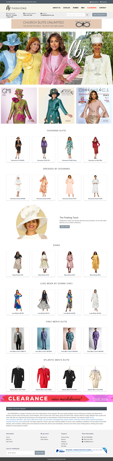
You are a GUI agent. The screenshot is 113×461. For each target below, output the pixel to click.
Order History (44, 439)
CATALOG (66, 8)
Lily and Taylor (47, 419)
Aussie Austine (68, 419)
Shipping (63, 441)
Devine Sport (85, 419)
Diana (21, 422)
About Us (8, 439)
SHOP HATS (65, 227)
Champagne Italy (58, 419)
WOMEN (75, 8)
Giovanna (13, 419)
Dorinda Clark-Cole (12, 422)
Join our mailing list (12, 449)
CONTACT (102, 8)
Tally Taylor (27, 419)
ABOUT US (56, 8)
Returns (63, 439)
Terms (8, 437)
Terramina (77, 419)
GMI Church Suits (36, 419)
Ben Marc (20, 419)
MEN (82, 8)
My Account (44, 437)
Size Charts (9, 441)
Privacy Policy (65, 437)
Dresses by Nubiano (96, 419)
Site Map (63, 446)
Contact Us (64, 444)
